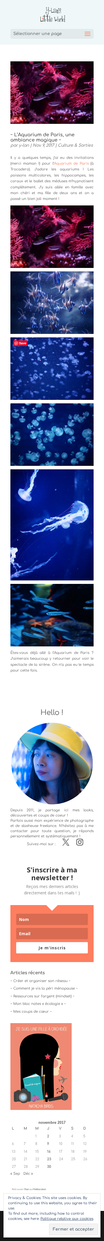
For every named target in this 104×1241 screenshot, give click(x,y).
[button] (41, 1066)
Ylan (26, 1189)
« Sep (15, 1174)
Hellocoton (39, 1189)
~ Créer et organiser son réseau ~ (40, 981)
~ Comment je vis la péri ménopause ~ (44, 988)
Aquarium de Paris (71, 163)
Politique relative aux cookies (66, 1219)
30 (49, 1167)
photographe (82, 821)
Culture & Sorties (75, 145)
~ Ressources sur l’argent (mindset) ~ (42, 996)
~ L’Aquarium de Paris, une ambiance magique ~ (42, 137)
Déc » (28, 1174)
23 (49, 1159)
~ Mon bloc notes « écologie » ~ (38, 1004)
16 (49, 1152)
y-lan (24, 145)
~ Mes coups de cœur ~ (31, 1012)
